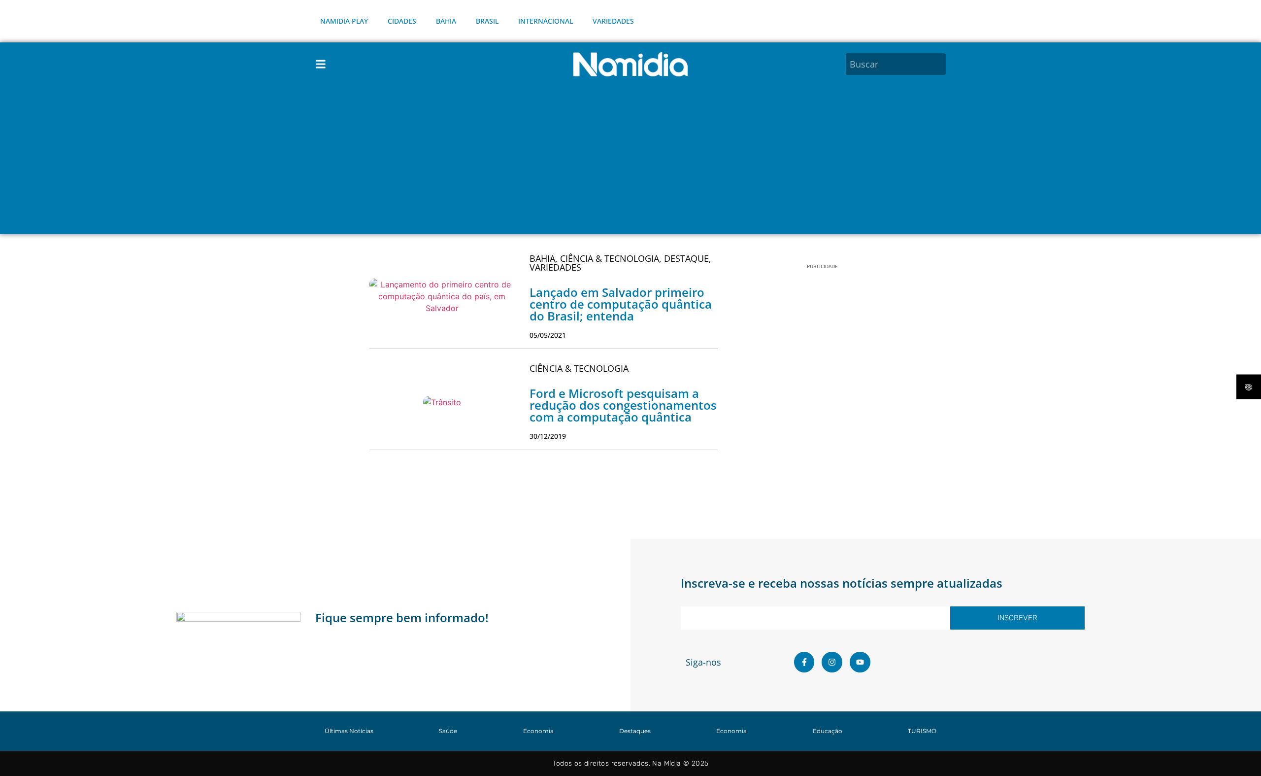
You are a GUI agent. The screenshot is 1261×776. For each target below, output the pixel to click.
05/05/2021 (548, 335)
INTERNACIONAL (545, 21)
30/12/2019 (548, 436)
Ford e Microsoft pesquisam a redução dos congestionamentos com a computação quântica (623, 405)
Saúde (448, 731)
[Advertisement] (630, 160)
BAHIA (446, 21)
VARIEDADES (613, 21)
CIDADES (402, 21)
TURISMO (922, 731)
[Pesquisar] (940, 64)
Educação (827, 731)
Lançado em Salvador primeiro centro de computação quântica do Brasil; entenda (621, 304)
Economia (538, 731)
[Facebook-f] (804, 662)
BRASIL (487, 21)
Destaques (635, 731)
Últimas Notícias (349, 731)
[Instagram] (832, 662)
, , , (620, 262)
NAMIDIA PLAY (344, 21)
